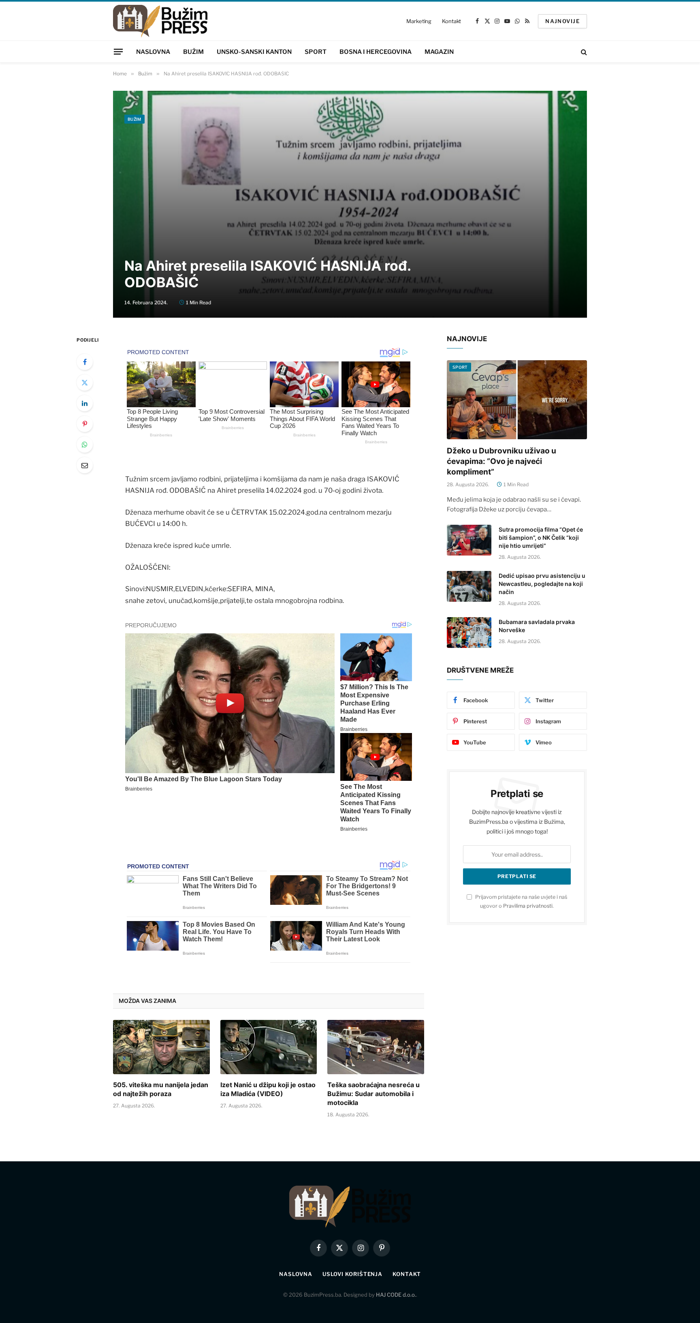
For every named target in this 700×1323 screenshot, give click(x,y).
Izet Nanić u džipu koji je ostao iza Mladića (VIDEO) (268, 1089)
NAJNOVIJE (562, 21)
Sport (316, 52)
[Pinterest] (85, 424)
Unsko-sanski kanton (254, 52)
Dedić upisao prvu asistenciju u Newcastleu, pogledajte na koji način (542, 583)
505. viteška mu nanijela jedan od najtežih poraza (160, 1089)
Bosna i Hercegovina (375, 52)
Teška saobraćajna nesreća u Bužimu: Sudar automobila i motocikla (373, 1094)
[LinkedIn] (85, 403)
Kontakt (451, 21)
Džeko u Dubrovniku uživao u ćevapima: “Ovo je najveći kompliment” (501, 461)
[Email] (85, 465)
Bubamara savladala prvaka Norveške (537, 625)
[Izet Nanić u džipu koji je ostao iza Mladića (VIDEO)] (268, 1047)
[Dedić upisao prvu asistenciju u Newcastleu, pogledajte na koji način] (469, 586)
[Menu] (118, 51)
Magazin (439, 52)
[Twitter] (85, 382)
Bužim (193, 52)
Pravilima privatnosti (528, 906)
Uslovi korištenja (352, 1274)
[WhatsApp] (85, 444)
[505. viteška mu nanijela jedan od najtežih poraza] (161, 1047)
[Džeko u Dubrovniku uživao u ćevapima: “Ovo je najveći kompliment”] (517, 399)
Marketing (418, 21)
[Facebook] (85, 362)
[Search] (583, 52)
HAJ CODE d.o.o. (396, 1294)
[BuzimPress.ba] (160, 21)
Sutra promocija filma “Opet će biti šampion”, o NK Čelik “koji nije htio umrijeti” (541, 537)
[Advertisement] (350, 189)
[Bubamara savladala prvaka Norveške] (469, 632)
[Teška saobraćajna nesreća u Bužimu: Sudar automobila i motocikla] (375, 1047)
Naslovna (153, 52)
